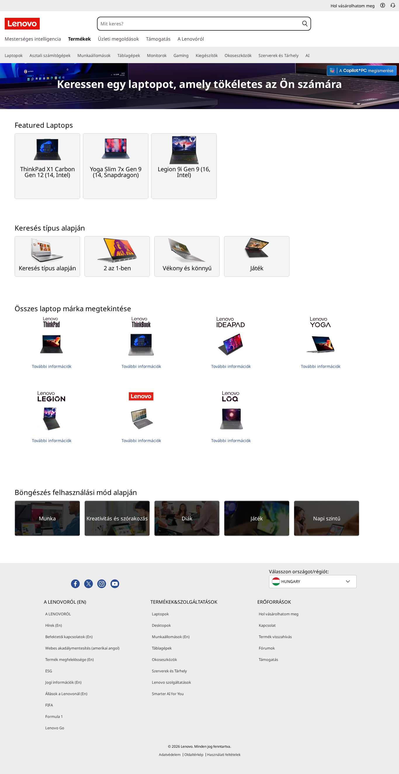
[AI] (312, 55)
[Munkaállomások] (113, 55)
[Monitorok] (169, 55)
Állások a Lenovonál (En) (66, 693)
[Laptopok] (25, 55)
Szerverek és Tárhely (169, 670)
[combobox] (198, 23)
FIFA (49, 705)
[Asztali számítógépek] (72, 55)
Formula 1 (54, 716)
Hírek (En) (53, 625)
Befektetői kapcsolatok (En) (69, 636)
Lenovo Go (54, 727)
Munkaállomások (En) (171, 636)
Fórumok (267, 648)
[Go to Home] (22, 24)
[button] (382, 5)
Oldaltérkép (193, 754)
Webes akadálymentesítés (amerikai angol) (82, 648)
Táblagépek (162, 648)
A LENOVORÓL (58, 614)
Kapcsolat (267, 625)
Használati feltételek (223, 754)
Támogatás (268, 659)
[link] (393, 7)
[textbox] (313, 581)
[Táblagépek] (142, 55)
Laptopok (160, 614)
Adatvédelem (170, 754)
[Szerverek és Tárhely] (301, 55)
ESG (48, 670)
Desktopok (161, 625)
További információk (51, 366)
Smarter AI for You (168, 693)
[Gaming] (191, 55)
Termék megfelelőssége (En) (69, 659)
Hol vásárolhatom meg (279, 614)
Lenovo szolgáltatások (171, 682)
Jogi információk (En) (63, 682)
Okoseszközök (164, 659)
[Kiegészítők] (220, 55)
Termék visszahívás (275, 636)
